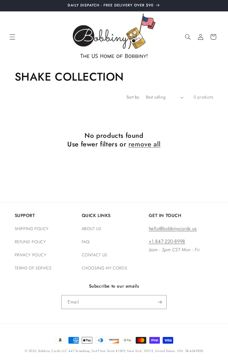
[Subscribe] (159, 302)
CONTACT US (94, 255)
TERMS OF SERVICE (33, 268)
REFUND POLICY (30, 242)
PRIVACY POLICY (30, 255)
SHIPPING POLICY (32, 229)
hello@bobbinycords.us (173, 228)
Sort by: (133, 97)
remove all (144, 144)
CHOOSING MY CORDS (104, 268)
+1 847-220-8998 (167, 241)
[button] (12, 36)
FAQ (86, 242)
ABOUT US (91, 229)
